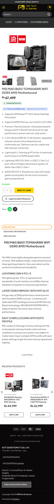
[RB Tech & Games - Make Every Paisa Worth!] (27, 7)
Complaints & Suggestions (27, 441)
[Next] (47, 53)
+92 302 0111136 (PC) (11, 457)
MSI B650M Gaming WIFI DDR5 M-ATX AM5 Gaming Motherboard (12, 399)
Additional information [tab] (15, 231)
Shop (9, 22)
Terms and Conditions (32, 436)
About (13, 436)
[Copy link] (15, 209)
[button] (3, 7)
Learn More (27, 354)
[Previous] (6, 53)
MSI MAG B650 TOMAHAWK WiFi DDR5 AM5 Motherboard (27, 244)
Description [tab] (9, 227)
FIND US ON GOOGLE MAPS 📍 (16, 484)
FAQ (19, 436)
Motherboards (39, 22)
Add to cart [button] (13, 415)
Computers (21, 22)
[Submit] (49, 14)
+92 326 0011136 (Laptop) (13, 463)
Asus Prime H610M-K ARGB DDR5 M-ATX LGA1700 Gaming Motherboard (39, 399)
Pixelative (16, 499)
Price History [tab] (10, 236)
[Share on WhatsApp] (9, 209)
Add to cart (24, 190)
